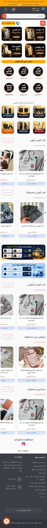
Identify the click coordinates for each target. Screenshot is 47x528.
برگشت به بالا (23, 450)
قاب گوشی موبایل (39, 466)
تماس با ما (41, 493)
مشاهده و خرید (31, 183)
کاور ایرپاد (42, 473)
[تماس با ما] (6, 521)
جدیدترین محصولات (38, 462)
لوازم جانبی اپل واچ (38, 469)
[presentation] (45, 160)
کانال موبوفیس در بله (23, 510)
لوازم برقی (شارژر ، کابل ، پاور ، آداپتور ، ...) (35, 478)
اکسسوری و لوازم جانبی (37, 483)
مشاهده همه (7, 140)
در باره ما (42, 496)
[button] (13, 9)
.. (17, 4)
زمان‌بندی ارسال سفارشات (36, 486)
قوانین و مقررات (40, 489)
